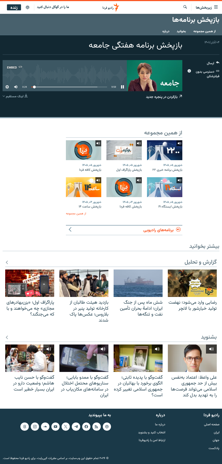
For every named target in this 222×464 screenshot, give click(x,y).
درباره (165, 31)
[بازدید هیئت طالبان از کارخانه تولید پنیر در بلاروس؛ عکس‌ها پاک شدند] (83, 283)
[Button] (213, 64)
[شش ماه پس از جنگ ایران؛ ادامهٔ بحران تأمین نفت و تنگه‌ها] (138, 283)
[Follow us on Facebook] (86, 427)
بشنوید (209, 337)
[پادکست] (27, 7)
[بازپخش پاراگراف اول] (124, 150)
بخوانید (181, 31)
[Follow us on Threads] (24, 427)
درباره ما (160, 425)
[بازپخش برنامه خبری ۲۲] (164, 150)
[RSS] (96, 427)
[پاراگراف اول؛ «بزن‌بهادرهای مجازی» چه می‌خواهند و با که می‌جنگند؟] (29, 283)
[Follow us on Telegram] (76, 427)
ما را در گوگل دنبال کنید (53, 7)
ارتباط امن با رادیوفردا (152, 440)
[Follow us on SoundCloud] (45, 427)
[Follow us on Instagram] (35, 427)
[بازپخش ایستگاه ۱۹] (164, 187)
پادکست (214, 448)
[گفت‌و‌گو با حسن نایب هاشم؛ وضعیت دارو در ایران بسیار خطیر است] (29, 358)
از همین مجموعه (204, 31)
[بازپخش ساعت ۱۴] (83, 187)
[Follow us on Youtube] (55, 427)
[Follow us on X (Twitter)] (66, 427)
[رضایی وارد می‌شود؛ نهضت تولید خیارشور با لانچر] (192, 283)
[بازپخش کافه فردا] (83, 150)
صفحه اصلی (211, 425)
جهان (216, 440)
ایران (216, 432)
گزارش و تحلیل (200, 262)
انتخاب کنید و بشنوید (151, 432)
